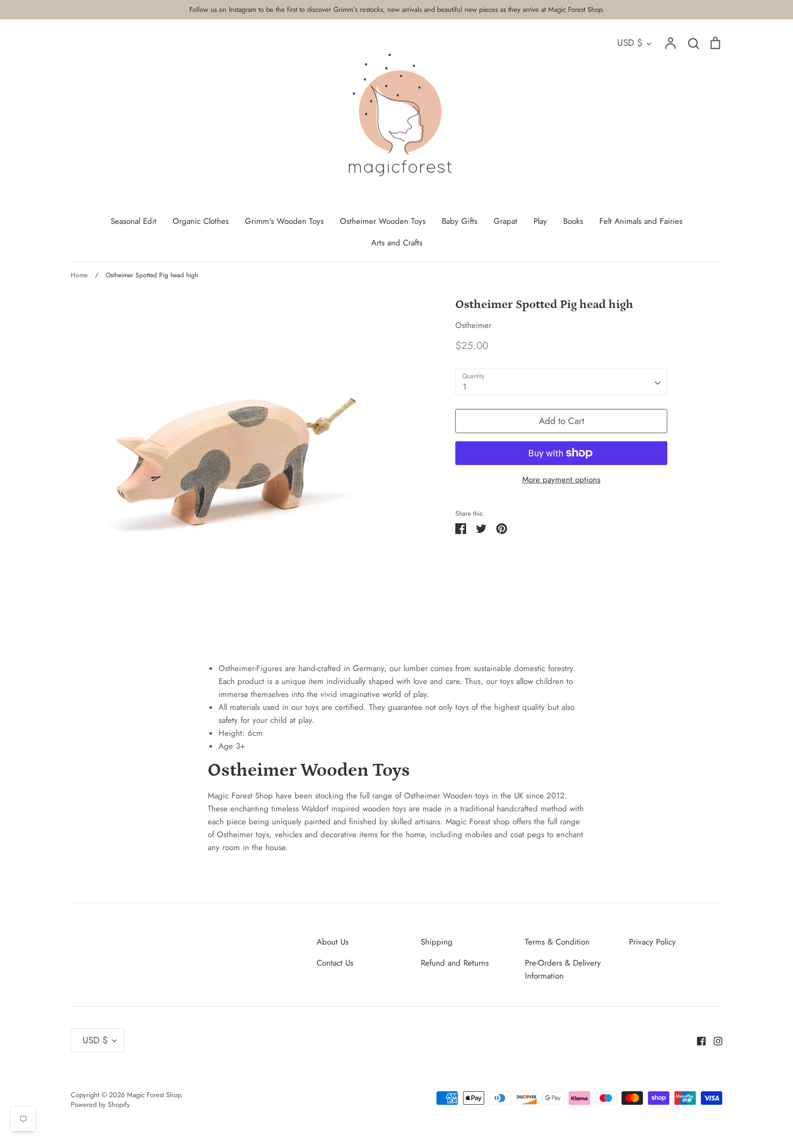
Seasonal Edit (133, 221)
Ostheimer (473, 325)
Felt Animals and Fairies (640, 221)
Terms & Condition (557, 942)
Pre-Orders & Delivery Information (563, 969)
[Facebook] (697, 1040)
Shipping (437, 942)
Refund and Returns (455, 963)
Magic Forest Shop (154, 1095)
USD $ (629, 42)
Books (573, 221)
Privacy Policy (652, 942)
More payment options (561, 479)
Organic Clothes (201, 221)
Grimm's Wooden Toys (284, 221)
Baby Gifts (459, 221)
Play (540, 221)
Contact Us (335, 963)
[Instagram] (714, 1040)
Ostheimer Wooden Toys (383, 221)
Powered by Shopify (100, 1104)
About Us (332, 942)
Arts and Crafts (396, 243)
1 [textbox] (465, 387)
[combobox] (561, 381)
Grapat (505, 221)
